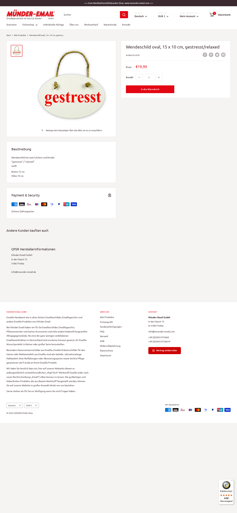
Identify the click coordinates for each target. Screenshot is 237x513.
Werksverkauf (91, 24)
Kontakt (126, 24)
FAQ (102, 331)
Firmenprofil (106, 321)
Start (8, 35)
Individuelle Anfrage (53, 24)
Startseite (11, 24)
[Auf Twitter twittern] (217, 54)
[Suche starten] (124, 14)
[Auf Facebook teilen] (205, 54)
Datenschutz (106, 350)
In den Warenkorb (150, 89)
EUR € (29, 405)
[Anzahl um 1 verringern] (139, 77)
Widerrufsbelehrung (110, 345)
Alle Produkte (20, 35)
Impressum (105, 355)
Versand (104, 336)
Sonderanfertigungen (111, 326)
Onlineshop (28, 24)
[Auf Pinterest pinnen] (211, 54)
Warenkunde (110, 24)
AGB (102, 340)
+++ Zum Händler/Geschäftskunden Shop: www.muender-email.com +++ (118, 3)
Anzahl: (130, 77)
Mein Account (188, 16)
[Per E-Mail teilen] (223, 54)
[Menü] (232, 481)
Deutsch (12, 405)
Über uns (74, 24)
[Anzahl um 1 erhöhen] (158, 77)
